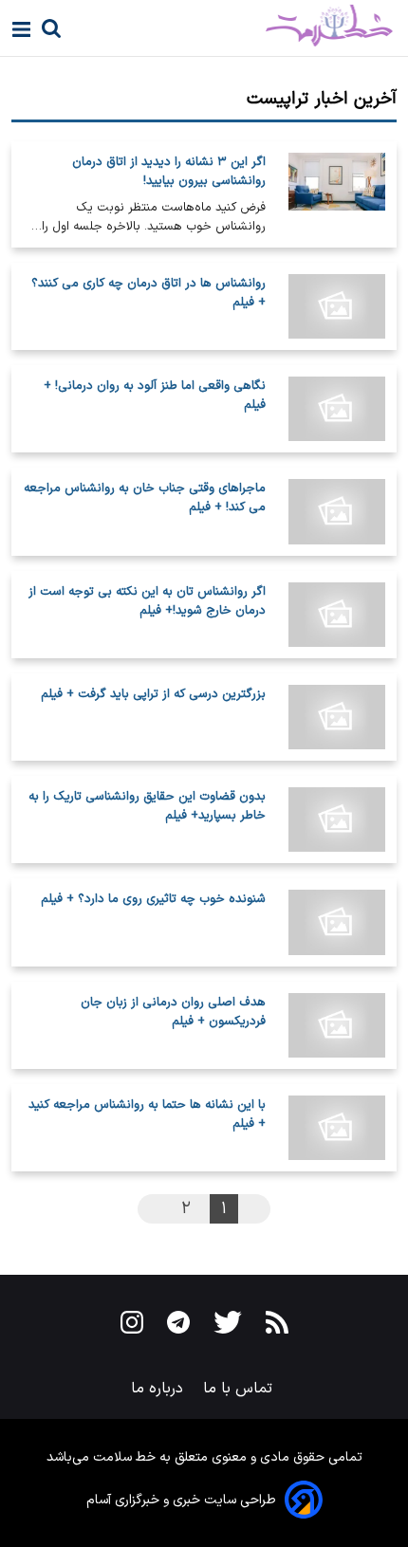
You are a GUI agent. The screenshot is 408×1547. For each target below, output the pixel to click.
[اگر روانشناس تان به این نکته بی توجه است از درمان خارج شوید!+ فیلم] (336, 614)
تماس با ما (240, 1388)
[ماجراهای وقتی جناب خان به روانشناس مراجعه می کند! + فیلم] (336, 511)
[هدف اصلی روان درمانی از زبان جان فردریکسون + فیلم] (336, 1025)
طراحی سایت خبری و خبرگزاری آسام (181, 1500)
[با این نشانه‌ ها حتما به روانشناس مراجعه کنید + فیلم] (336, 1128)
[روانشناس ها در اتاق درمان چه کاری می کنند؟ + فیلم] (336, 306)
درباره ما (159, 1388)
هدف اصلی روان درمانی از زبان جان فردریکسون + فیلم (173, 1012)
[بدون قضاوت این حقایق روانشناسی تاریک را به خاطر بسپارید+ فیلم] (336, 819)
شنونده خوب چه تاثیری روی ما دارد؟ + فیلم (153, 899)
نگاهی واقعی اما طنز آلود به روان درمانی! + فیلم (155, 395)
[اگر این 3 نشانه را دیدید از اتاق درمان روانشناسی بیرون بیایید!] (336, 194)
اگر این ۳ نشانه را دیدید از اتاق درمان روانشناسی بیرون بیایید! (169, 172)
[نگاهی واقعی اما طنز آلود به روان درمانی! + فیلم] (336, 409)
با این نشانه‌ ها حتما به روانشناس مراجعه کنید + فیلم (147, 1114)
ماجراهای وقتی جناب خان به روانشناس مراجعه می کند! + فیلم (145, 498)
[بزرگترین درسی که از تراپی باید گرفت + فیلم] (336, 717)
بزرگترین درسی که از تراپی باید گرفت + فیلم (153, 694)
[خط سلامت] (262, 25)
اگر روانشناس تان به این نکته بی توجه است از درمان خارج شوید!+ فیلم (147, 601)
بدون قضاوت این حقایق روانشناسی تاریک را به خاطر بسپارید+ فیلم (147, 806)
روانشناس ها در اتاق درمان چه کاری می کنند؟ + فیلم (148, 293)
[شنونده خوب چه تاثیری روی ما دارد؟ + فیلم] (336, 922)
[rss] (277, 1326)
